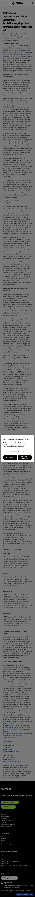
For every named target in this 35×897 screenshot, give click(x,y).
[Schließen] (31, 437)
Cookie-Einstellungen (17, 451)
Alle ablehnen (10, 457)
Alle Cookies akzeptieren (24, 457)
